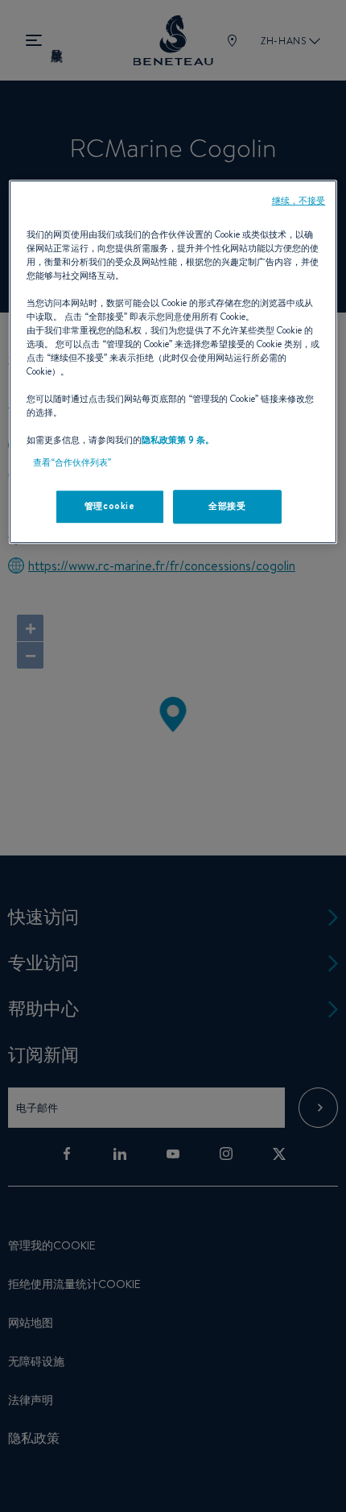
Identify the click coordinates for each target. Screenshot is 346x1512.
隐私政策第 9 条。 (178, 440)
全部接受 (226, 505)
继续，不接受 (299, 200)
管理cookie (109, 505)
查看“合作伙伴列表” (72, 462)
